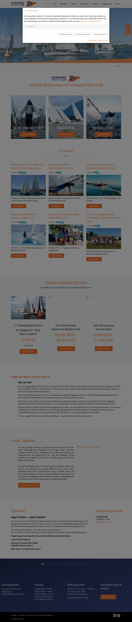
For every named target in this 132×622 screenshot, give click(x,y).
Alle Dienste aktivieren (100, 34)
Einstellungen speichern (66, 34)
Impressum (96, 21)
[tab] (66, 26)
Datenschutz (85, 21)
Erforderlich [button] (31, 26)
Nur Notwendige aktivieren (83, 34)
